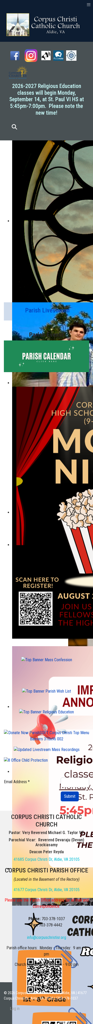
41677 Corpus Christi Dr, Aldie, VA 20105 (47, 889)
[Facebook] (15, 55)
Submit (69, 796)
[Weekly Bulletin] (46, 55)
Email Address (17, 781)
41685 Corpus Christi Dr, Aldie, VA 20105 (47, 859)
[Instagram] (31, 55)
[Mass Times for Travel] (71, 55)
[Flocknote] (58, 55)
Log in (15, 1008)
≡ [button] (89, 4)
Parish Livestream (47, 310)
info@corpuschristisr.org (46, 937)
